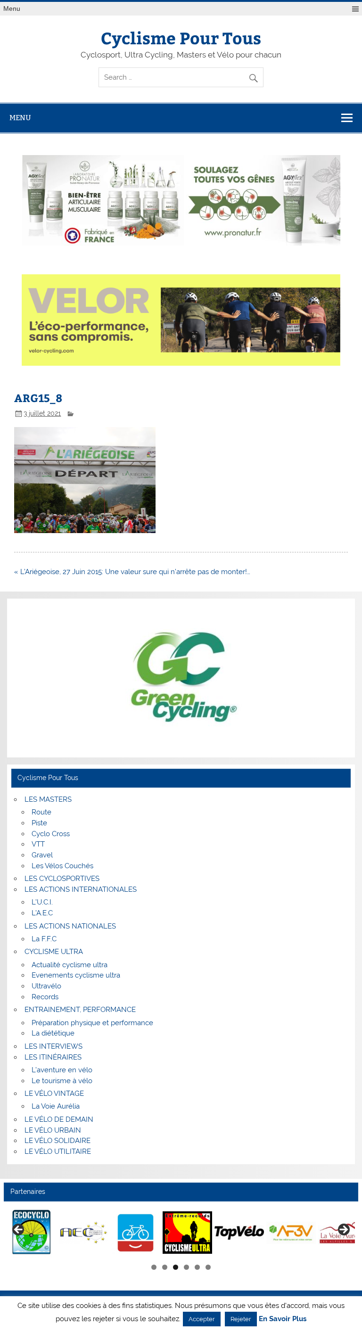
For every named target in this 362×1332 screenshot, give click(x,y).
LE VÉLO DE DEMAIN (59, 1119)
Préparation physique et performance (92, 1023)
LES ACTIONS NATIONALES (70, 926)
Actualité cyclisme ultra (69, 965)
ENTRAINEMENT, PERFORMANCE (80, 1009)
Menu (11, 8)
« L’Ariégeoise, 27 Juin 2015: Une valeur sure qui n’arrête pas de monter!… (132, 571)
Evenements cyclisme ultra (76, 975)
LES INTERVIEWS (53, 1046)
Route (41, 812)
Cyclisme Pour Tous (181, 37)
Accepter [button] (202, 1319)
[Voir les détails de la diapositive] (32, 1233)
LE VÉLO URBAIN (53, 1130)
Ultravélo (46, 986)
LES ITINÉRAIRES (53, 1057)
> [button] (343, 1230)
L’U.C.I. (42, 902)
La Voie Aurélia (56, 1106)
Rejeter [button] (240, 1319)
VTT (38, 844)
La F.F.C (44, 939)
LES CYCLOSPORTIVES (62, 878)
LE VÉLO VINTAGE (54, 1093)
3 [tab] (175, 1267)
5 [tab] (197, 1267)
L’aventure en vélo (62, 1070)
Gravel (42, 855)
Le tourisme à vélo (62, 1081)
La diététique (53, 1033)
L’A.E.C (42, 913)
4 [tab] (186, 1267)
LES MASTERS (48, 799)
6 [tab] (208, 1267)
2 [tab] (164, 1267)
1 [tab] (153, 1267)
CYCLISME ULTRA (54, 951)
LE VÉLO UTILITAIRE (58, 1151)
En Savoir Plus (282, 1319)
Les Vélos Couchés (62, 866)
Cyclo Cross (51, 834)
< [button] (19, 1230)
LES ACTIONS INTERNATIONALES (81, 889)
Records (45, 997)
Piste (39, 823)
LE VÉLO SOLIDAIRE (57, 1140)
